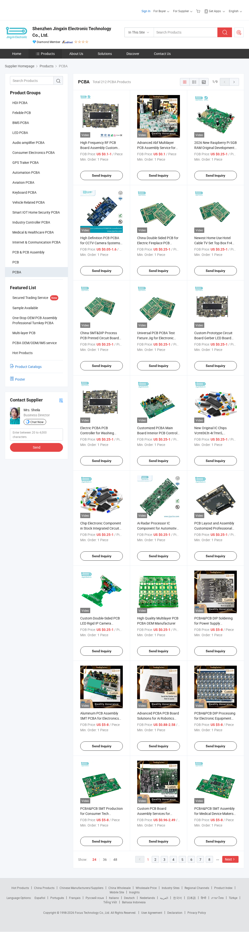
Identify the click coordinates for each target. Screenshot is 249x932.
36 (105, 859)
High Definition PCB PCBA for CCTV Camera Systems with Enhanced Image (100, 242)
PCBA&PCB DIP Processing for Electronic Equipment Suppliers (214, 718)
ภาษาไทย (217, 898)
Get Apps (215, 11)
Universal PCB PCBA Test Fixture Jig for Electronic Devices (156, 338)
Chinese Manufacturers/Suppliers (81, 888)
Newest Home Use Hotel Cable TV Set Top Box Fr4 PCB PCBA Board (213, 242)
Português (57, 898)
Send (36, 447)
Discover (132, 53)
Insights (134, 892)
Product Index (223, 888)
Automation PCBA (26, 172)
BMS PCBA (20, 122)
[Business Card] (61, 400)
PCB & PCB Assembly (28, 252)
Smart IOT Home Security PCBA (36, 212)
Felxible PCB (21, 112)
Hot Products (20, 888)
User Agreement (151, 913)
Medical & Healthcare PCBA (33, 232)
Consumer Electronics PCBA (33, 152)
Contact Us (162, 53)
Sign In (146, 11)
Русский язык (95, 898)
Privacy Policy (196, 913)
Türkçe (233, 898)
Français (74, 898)
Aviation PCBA (23, 182)
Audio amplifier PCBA (28, 142)
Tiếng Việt (110, 902)
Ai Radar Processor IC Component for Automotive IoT (157, 528)
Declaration (174, 913)
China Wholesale (119, 888)
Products (48, 53)
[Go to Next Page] (234, 82)
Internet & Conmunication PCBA (36, 242)
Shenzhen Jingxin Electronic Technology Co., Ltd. (71, 32)
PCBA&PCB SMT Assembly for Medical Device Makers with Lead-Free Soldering (214, 813)
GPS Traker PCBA (25, 162)
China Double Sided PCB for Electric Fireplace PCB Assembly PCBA (157, 242)
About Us (76, 53)
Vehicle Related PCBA (28, 202)
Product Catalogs (28, 366)
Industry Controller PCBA (31, 222)
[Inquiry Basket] (198, 11)
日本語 (191, 898)
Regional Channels (197, 888)
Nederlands (147, 898)
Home (16, 53)
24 (94, 860)
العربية (164, 898)
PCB (15, 262)
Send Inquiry (101, 175)
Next (228, 859)
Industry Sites (170, 888)
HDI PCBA (19, 102)
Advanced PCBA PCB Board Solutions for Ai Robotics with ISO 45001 (158, 718)
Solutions (105, 53)
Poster (20, 379)
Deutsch (129, 898)
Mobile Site (117, 892)
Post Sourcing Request (239, 32)
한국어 (177, 898)
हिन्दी (203, 898)
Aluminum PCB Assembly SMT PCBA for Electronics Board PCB (99, 718)
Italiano (114, 898)
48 (115, 859)
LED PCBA (20, 132)
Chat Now (37, 422)
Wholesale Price (146, 888)
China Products (44, 888)
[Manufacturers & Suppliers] (36, 9)
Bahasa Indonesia (134, 902)
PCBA (16, 272)
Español (40, 898)
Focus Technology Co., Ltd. (93, 913)
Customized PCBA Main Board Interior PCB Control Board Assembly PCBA (157, 433)
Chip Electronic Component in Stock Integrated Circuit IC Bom (100, 528)
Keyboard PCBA (24, 192)
